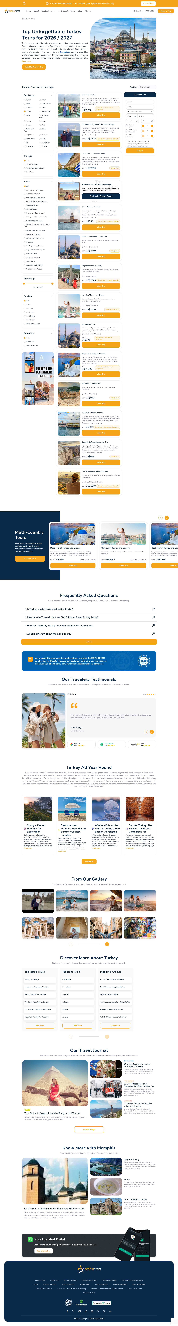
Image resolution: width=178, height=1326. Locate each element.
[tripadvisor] (110, 1311)
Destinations (47, 11)
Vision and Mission (68, 1285)
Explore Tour (30, 558)
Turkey (28, 111)
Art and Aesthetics (33, 194)
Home (28, 11)
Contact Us (54, 1280)
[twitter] (73, 1311)
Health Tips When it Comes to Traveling (71, 1289)
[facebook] (67, 1311)
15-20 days (30, 320)
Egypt (36, 11)
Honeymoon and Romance (35, 230)
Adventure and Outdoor (34, 190)
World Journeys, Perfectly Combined (96, 184)
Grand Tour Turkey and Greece (93, 154)
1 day (28, 304)
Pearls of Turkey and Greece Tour (94, 236)
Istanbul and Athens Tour (91, 383)
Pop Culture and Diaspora (35, 250)
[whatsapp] (104, 1311)
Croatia (44, 146)
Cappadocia (65, 52)
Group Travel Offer (135, 1289)
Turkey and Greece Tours (35, 168)
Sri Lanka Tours (43, 116)
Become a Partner (49, 1285)
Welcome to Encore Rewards (132, 1280)
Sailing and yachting (33, 257)
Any (27, 160)
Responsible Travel (109, 1280)
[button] (139, 11)
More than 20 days (33, 324)
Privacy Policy (40, 1280)
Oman (43, 107)
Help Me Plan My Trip (34, 67)
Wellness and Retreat (34, 269)
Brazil (43, 129)
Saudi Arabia (46, 103)
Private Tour (30, 342)
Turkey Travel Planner (44, 1289)
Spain (43, 139)
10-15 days (30, 316)
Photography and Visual (34, 246)
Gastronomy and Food (34, 221)
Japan (43, 121)
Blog (80, 11)
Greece (29, 125)
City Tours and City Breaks (35, 198)
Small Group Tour (32, 345)
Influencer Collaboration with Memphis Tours (107, 1289)
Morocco (29, 107)
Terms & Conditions (70, 1280)
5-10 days (30, 312)
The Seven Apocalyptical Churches (95, 471)
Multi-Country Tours (66, 11)
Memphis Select (89, 1293)
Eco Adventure (31, 209)
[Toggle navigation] (22, 11)
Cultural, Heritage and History (36, 201)
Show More (89, 861)
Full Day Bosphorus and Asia (93, 412)
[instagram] (98, 1311)
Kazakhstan (45, 142)
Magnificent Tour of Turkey (92, 266)
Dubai (28, 103)
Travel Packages (32, 164)
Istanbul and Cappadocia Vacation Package (98, 124)
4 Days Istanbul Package (91, 207)
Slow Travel (30, 261)
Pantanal (29, 242)
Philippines (45, 135)
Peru (43, 125)
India (28, 115)
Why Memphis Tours (89, 1280)
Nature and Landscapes (34, 238)
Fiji (27, 142)
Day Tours (30, 172)
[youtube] (79, 1311)
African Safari (46, 111)
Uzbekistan (30, 139)
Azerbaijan (30, 146)
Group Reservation (138, 1285)
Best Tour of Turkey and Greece (94, 354)
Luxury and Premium (33, 234)
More (87, 11)
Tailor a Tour (165, 11)
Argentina (29, 135)
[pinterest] (92, 1311)
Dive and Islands (32, 205)
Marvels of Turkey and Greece (93, 295)
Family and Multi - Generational (37, 217)
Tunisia (28, 121)
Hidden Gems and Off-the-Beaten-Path (38, 225)
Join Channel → (43, 1251)
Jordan (43, 100)
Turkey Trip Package (89, 95)
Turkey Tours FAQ (101, 1285)
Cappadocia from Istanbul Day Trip (95, 442)
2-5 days (29, 308)
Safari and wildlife (32, 253)
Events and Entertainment (35, 213)
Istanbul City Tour (88, 324)
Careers (35, 1285)
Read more (26, 61)
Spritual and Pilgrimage (34, 265)
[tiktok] (86, 1311)
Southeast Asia (29, 130)
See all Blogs (89, 1129)
